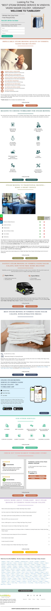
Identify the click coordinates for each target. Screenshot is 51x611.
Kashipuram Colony (41, 570)
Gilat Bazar (18, 569)
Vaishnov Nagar (14, 582)
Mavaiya (13, 575)
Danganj (43, 566)
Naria (8, 576)
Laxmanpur (7, 573)
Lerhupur (17, 573)
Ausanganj (37, 561)
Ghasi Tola (13, 569)
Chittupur (31, 566)
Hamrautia (34, 569)
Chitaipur (25, 566)
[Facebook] (28, 595)
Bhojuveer (3, 564)
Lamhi (47, 572)
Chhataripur (3, 566)
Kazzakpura (3, 572)
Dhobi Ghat (9, 567)
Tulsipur (8, 582)
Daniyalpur (3, 567)
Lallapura (42, 572)
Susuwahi (29, 581)
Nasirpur (12, 576)
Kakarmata (29, 570)
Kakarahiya (23, 570)
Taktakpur (41, 581)
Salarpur (47, 578)
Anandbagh (17, 561)
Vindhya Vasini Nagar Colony (40, 582)
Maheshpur (27, 573)
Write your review (6, 487)
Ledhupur (12, 573)
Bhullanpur (20, 564)
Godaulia (23, 569)
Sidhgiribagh (3, 581)
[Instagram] (34, 595)
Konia (23, 572)
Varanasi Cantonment (22, 582)
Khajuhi (8, 572)
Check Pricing (41, 475)
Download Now (44, 413)
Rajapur (19, 578)
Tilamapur (46, 581)
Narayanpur (3, 576)
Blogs (38, 599)
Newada (22, 576)
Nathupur (17, 576)
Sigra (9, 581)
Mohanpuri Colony (20, 575)
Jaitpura (13, 570)
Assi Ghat (31, 561)
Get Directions (33, 475)
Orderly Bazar (35, 576)
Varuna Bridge (30, 582)
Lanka (2, 573)
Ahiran (8, 561)
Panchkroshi (3, 578)
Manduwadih (45, 573)
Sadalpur (42, 578)
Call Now (33, 478)
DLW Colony (21, 567)
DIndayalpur (15, 567)
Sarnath (24, 579)
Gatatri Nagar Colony (5, 569)
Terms (34, 599)
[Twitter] (37, 595)
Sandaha (8, 579)
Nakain (40, 575)
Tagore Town (35, 581)
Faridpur (37, 567)
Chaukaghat (38, 564)
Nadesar (26, 575)
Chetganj (43, 564)
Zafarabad (9, 584)
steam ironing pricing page (25, 368)
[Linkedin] (40, 595)
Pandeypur (9, 578)
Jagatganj (39, 569)
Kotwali (31, 572)
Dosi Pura (27, 567)
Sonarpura (13, 581)
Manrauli (8, 575)
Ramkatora (37, 578)
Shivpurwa (43, 579)
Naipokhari (36, 575)
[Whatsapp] (31, 595)
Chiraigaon (9, 566)
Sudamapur (19, 581)
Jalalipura (18, 570)
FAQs (29, 599)
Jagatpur (2, 570)
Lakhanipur (37, 572)
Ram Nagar (31, 578)
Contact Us (43, 599)
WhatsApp (41, 478)
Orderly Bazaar (28, 576)
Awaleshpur (42, 561)
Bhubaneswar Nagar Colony (12, 564)
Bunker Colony (26, 564)
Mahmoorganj (33, 573)
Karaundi (34, 570)
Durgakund (33, 567)
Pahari (40, 576)
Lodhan (22, 573)
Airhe (12, 561)
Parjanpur (14, 578)
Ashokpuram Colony (24, 561)
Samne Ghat (3, 579)
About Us (25, 599)
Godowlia (28, 569)
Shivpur (38, 579)
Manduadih (40, 573)
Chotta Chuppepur (37, 566)
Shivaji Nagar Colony (31, 579)
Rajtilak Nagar (25, 578)
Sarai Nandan (14, 579)
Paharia (44, 576)
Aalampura (3, 561)
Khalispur (13, 572)
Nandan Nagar (46, 575)
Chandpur (33, 564)
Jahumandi (8, 570)
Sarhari (20, 579)
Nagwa (31, 575)
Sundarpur (24, 581)
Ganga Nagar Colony (45, 567)
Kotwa (27, 572)
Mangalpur (3, 575)
